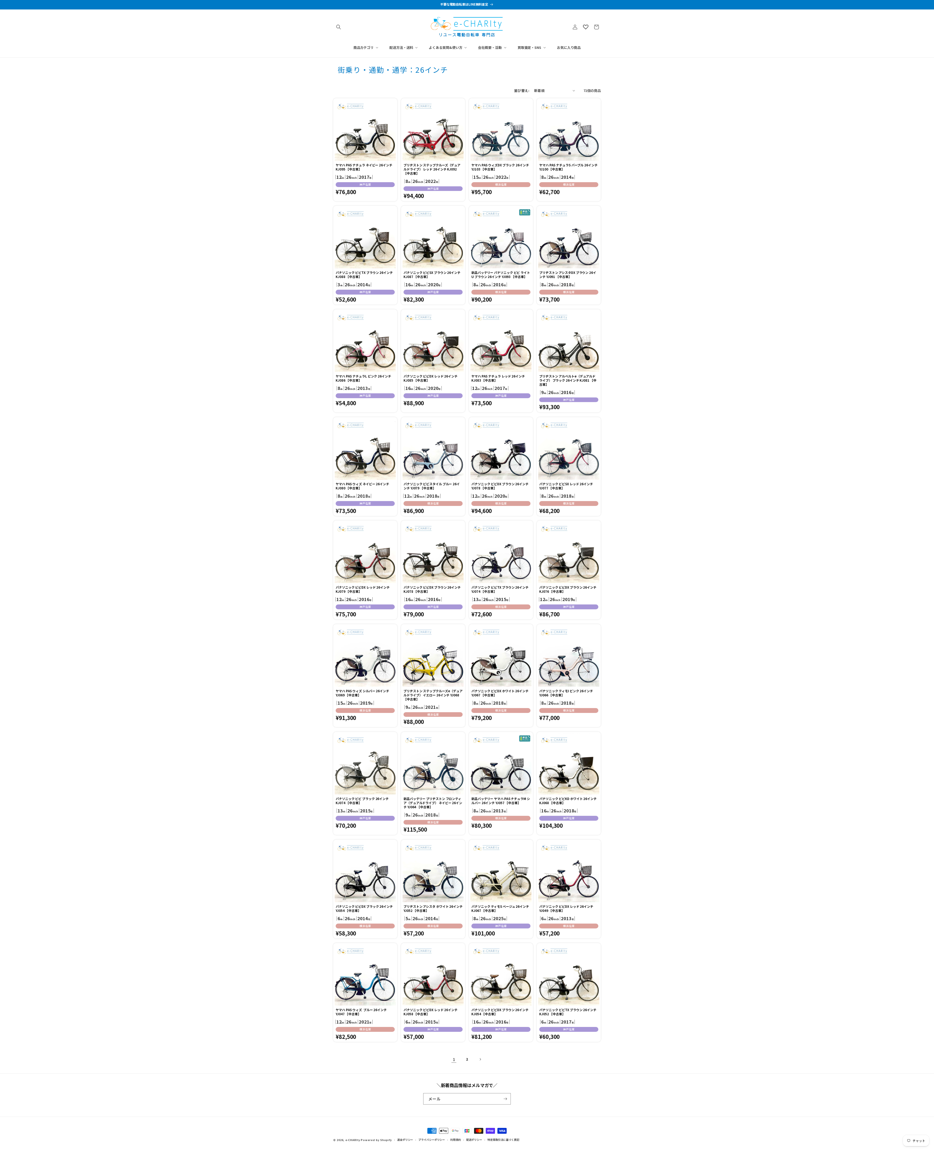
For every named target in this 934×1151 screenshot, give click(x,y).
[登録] (505, 1099)
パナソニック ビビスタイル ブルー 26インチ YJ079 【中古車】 (432, 486)
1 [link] (454, 1059)
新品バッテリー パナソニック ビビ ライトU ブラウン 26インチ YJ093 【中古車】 (500, 275)
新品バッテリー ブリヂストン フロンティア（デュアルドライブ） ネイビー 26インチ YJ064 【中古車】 (433, 803)
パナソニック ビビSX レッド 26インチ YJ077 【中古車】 (566, 486)
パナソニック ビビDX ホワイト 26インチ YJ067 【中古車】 (500, 693)
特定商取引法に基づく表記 (503, 1140)
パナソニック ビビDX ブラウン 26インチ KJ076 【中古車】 (567, 589)
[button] (338, 27)
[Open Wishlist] (585, 27)
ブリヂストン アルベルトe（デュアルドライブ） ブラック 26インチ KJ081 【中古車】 (567, 380)
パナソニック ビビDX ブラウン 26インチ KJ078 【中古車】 (432, 589)
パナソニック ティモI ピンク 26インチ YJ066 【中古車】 (566, 693)
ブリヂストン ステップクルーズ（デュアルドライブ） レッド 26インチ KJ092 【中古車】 (432, 169)
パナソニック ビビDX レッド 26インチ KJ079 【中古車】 (363, 589)
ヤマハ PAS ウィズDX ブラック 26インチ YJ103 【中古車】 (500, 167)
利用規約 (455, 1140)
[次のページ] (480, 1059)
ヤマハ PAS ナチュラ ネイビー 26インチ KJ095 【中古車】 (364, 167)
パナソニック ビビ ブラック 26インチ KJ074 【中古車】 (362, 801)
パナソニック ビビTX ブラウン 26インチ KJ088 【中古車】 (364, 275)
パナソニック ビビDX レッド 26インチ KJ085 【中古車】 (431, 378)
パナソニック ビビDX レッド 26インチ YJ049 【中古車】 (566, 909)
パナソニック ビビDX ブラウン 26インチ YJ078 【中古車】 (500, 486)
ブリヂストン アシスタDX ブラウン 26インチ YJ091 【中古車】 (567, 275)
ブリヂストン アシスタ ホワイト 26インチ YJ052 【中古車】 (433, 909)
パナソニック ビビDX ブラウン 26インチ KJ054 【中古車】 (500, 1012)
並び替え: (521, 90)
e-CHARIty (352, 1140)
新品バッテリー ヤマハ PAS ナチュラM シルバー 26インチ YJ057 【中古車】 (500, 801)
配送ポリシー (474, 1140)
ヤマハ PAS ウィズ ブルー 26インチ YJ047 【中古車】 (361, 1012)
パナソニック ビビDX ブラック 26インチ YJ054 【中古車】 (364, 909)
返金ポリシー (405, 1140)
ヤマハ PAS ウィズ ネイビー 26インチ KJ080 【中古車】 (362, 486)
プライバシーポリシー (431, 1140)
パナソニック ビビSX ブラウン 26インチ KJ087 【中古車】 (432, 275)
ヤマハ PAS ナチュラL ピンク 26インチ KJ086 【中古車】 (363, 378)
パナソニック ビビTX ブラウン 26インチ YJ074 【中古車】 (500, 589)
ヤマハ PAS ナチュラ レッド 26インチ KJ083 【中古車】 (498, 378)
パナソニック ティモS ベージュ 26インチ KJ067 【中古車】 (500, 909)
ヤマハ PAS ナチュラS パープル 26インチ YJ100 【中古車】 (568, 167)
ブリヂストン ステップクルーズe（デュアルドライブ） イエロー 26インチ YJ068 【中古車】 (433, 695)
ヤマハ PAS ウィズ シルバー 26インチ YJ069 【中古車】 (362, 693)
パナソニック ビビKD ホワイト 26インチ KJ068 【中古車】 (568, 801)
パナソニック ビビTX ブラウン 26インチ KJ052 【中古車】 (567, 1012)
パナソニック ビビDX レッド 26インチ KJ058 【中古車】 (431, 1012)
